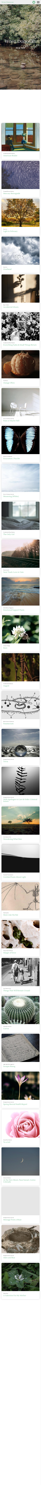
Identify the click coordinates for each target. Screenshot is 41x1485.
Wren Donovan (7, 2)
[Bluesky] (33, 2)
